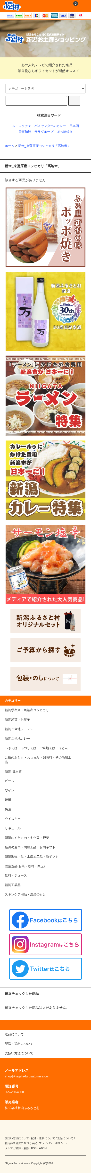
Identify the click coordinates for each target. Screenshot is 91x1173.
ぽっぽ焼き (65, 132)
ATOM (43, 1148)
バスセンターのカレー (50, 126)
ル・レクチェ (21, 126)
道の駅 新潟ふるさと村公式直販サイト (11, 6)
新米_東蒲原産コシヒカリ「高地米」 (44, 146)
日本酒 (74, 126)
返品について (65, 1138)
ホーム (9, 146)
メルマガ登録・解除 (17, 1148)
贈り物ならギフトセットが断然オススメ (48, 71)
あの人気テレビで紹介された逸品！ (48, 65)
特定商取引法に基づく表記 (21, 1143)
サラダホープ (43, 132)
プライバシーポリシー (52, 1143)
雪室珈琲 (24, 132)
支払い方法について (17, 1138)
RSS (33, 1148)
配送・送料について (43, 1138)
